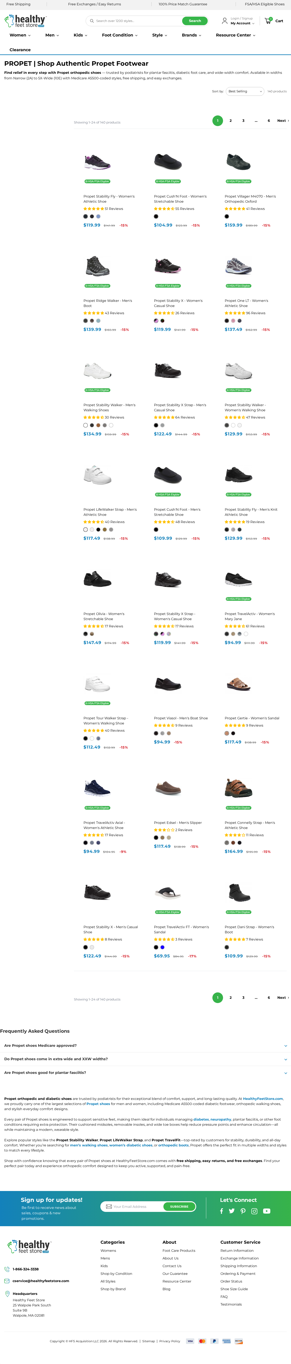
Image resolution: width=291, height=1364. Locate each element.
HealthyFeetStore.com (263, 1099)
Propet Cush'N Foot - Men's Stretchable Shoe (177, 512)
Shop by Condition (116, 1274)
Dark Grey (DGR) (111, 530)
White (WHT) (86, 530)
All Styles (108, 1281)
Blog (166, 1289)
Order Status (231, 1281)
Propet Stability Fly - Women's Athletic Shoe (109, 199)
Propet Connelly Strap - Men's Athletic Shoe (250, 825)
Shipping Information (238, 1266)
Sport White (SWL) (92, 530)
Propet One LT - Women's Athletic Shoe (246, 303)
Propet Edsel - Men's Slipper (178, 823)
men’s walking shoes (89, 1145)
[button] (20, 35)
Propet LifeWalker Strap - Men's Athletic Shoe (110, 512)
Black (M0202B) (156, 530)
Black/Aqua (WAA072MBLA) (86, 216)
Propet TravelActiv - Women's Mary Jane (250, 616)
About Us (171, 1258)
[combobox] (147, 21)
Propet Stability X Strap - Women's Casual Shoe (174, 616)
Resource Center (177, 1281)
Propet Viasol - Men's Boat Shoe (181, 718)
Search (195, 21)
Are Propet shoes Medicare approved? (40, 1045)
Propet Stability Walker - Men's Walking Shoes (109, 407)
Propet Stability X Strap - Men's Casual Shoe (180, 407)
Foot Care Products (179, 1251)
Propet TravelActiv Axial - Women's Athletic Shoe (104, 825)
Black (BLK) (98, 530)
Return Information (237, 1251)
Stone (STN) (169, 838)
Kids (104, 1266)
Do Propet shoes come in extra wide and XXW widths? (56, 1059)
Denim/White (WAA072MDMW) (98, 216)
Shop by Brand (113, 1289)
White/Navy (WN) (111, 425)
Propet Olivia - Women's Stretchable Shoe (104, 616)
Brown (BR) (105, 530)
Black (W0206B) (156, 216)
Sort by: (218, 91)
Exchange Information (239, 1258)
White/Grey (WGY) (240, 425)
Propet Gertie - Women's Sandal (252, 718)
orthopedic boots (173, 1145)
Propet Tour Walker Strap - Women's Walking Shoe (106, 720)
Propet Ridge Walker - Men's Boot (108, 303)
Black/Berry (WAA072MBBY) (92, 216)
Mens (105, 1258)
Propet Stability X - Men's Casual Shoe (111, 929)
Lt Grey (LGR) (92, 947)
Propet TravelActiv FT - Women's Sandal (181, 929)
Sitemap (148, 1341)
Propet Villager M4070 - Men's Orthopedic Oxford (250, 199)
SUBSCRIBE (179, 1206)
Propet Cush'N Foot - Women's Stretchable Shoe (180, 199)
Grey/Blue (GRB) (98, 321)
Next (281, 121)
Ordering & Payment (238, 1274)
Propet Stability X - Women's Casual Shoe (178, 303)
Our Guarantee (175, 1274)
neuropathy (220, 1119)
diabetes (201, 1119)
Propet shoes (98, 1104)
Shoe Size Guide (234, 1289)
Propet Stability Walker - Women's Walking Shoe (245, 407)
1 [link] (217, 121)
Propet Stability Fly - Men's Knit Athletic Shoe (251, 512)
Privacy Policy (169, 1341)
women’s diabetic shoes (131, 1145)
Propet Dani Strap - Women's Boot (249, 929)
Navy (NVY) (162, 947)
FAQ (224, 1297)
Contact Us (172, 1266)
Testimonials (231, 1304)
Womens (108, 1251)
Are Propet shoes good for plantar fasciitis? (45, 1072)
